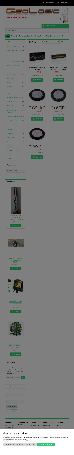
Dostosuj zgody (31, 444)
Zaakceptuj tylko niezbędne (13, 444)
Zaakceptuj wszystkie (46, 444)
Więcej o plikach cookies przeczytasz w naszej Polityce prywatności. (20, 441)
